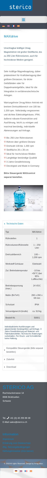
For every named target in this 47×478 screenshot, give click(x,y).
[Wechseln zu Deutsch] (3, 26)
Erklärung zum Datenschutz (17, 443)
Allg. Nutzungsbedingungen (16, 447)
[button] (23, 19)
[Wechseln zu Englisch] (8, 26)
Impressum (8, 439)
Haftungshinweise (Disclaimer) (18, 451)
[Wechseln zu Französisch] (13, 26)
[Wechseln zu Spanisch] (18, 26)
